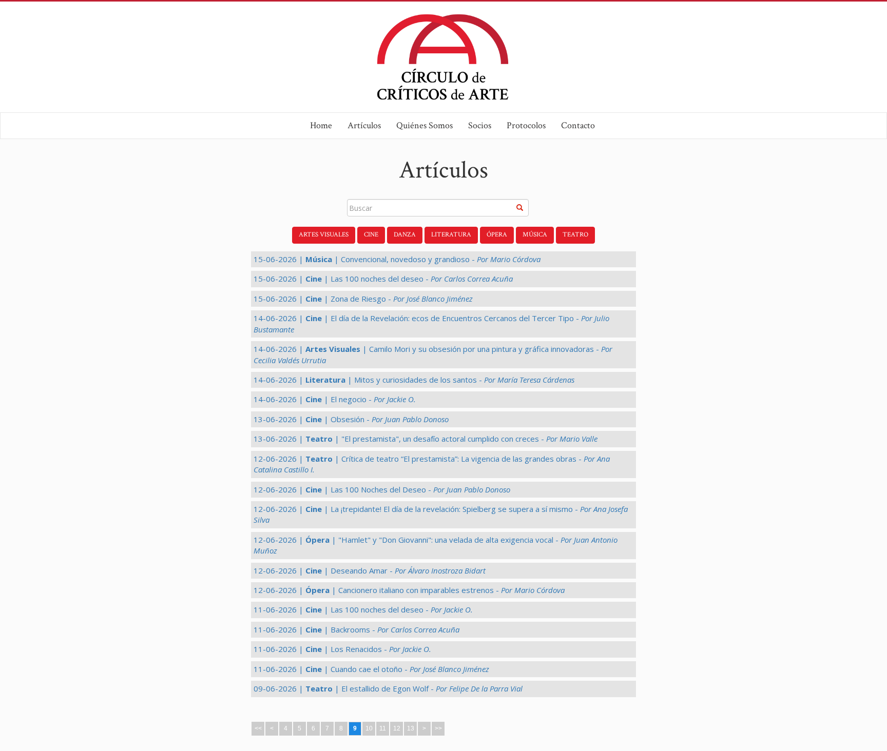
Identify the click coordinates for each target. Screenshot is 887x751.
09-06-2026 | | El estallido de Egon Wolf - (388, 688)
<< (258, 728)
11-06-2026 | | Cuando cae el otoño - (371, 669)
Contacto (578, 125)
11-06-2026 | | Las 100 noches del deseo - (363, 609)
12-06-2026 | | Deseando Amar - (370, 570)
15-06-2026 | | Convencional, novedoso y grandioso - (397, 259)
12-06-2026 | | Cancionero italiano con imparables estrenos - (409, 590)
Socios (479, 125)
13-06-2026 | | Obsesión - (351, 419)
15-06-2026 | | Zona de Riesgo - (363, 298)
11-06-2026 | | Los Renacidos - (342, 649)
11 (382, 728)
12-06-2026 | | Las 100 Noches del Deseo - (382, 489)
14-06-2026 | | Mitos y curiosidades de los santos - (414, 379)
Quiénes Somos (424, 125)
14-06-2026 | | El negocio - (335, 399)
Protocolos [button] (526, 125)
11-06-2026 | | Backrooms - (356, 629)
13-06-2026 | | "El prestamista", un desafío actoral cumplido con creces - (425, 438)
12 (396, 728)
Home (321, 125)
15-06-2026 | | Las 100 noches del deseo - (383, 278)
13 (410, 728)
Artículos (364, 125)
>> (438, 728)
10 (369, 728)
